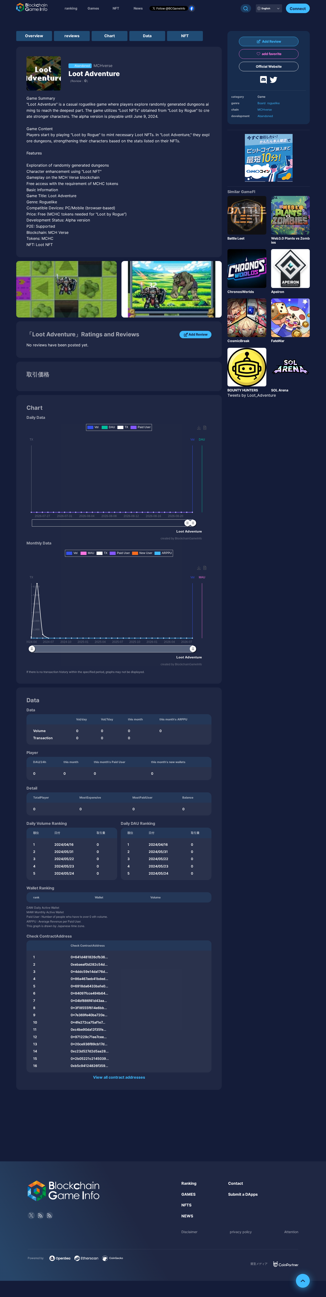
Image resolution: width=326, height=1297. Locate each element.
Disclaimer (189, 1232)
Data (147, 35)
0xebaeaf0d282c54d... (89, 964)
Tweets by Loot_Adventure (251, 395)
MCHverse (265, 109)
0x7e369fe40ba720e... (89, 1015)
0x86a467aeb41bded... (89, 979)
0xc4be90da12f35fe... (88, 1029)
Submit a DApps (243, 1194)
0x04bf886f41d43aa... (89, 1001)
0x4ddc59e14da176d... (89, 971)
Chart (109, 35)
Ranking (188, 1183)
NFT (116, 8)
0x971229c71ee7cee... (89, 1037)
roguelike (273, 103)
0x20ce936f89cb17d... (89, 1044)
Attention (291, 1232)
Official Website (269, 66)
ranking (71, 8)
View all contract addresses (119, 1077)
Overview (34, 35)
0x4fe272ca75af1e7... (88, 1022)
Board (261, 103)
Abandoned (265, 116)
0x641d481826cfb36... (89, 957)
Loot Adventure (94, 74)
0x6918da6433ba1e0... (89, 986)
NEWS (187, 1216)
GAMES (188, 1194)
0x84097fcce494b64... (89, 993)
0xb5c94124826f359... (89, 1066)
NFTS (186, 1205)
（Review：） (78, 81)
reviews (71, 35)
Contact (235, 1183)
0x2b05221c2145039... (90, 1058)
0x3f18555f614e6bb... (89, 1008)
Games (93, 8)
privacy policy (241, 1232)
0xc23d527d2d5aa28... (90, 1051)
